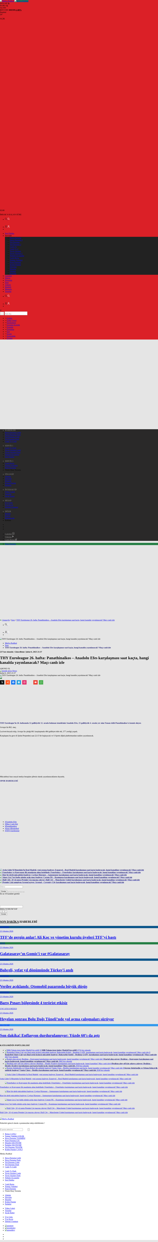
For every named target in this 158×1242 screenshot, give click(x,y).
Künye (7, 516)
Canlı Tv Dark (10, 448)
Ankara (8, 285)
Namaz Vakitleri (16, 260)
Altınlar (13, 271)
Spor (7, 282)
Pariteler (13, 274)
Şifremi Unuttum (11, 507)
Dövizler (13, 267)
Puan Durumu (15, 262)
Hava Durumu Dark (13, 435)
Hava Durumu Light (13, 432)
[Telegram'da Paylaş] (19, 682)
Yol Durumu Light (12, 437)
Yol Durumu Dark (12, 439)
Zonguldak (10, 336)
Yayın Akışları (15, 251)
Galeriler (8, 534)
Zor (8, 332)
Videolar (8, 537)
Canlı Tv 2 (14, 249)
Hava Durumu (15, 238)
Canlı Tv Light (11, 441)
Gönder (3, 891)
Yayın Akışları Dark (12, 452)
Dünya (7, 278)
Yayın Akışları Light (13, 450)
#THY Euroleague (12, 831)
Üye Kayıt (9, 505)
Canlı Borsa (14, 258)
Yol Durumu (15, 242)
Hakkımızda (9, 518)
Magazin (8, 289)
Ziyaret (9, 338)
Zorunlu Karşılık (13, 325)
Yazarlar (8, 291)
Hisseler (13, 269)
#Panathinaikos (11, 826)
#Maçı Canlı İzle (11, 824)
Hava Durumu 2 (16, 240)
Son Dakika (9, 233)
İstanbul (8, 287)
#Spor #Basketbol (12, 828)
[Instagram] (24, 682)
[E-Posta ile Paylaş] (35, 682)
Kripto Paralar (15, 265)
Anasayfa (6, 620)
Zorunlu (9, 327)
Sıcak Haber (10, 496)
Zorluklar (10, 329)
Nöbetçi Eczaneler (17, 256)
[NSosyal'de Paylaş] (8, 682)
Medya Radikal (11, 643)
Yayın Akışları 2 (16, 253)
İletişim (8, 514)
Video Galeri (10, 492)
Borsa (10, 1134)
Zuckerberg (11, 323)
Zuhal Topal (11, 320)
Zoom (9, 334)
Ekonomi (8, 280)
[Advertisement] (74, 564)
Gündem (8, 276)
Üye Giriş (9, 503)
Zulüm (9, 318)
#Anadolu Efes (11, 822)
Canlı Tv (13, 247)
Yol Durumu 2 (15, 245)
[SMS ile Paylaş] (41, 682)
